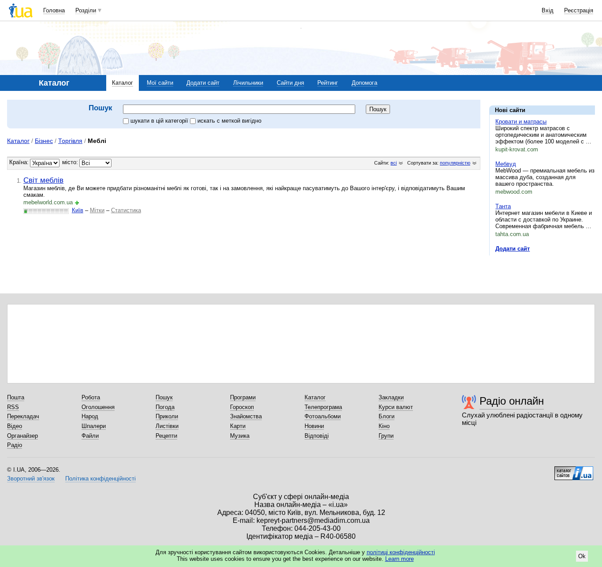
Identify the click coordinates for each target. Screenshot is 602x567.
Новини (314, 426)
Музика (239, 435)
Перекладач (23, 416)
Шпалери (94, 426)
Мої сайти (160, 82)
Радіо (14, 445)
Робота (91, 397)
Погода (165, 407)
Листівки (167, 426)
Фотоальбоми (323, 416)
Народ (90, 416)
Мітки (97, 210)
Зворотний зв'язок (31, 478)
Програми (243, 397)
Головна (54, 10)
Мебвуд (505, 164)
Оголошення (98, 407)
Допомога (364, 82)
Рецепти (166, 435)
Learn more (399, 559)
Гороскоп (242, 407)
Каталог (122, 82)
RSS (13, 407)
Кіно (384, 426)
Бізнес (44, 140)
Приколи (167, 416)
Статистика (126, 210)
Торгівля (70, 140)
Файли (90, 435)
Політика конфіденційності (100, 478)
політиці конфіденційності (401, 552)
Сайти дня (290, 82)
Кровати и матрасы (520, 121)
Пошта (15, 397)
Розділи (85, 10)
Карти (237, 426)
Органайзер (22, 435)
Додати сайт (202, 82)
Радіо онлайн (511, 401)
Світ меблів (43, 180)
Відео (14, 426)
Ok (582, 556)
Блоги (386, 416)
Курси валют (396, 407)
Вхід (548, 10)
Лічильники (248, 82)
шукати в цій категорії (160, 120)
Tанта (503, 206)
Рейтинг (327, 82)
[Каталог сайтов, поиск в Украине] (573, 469)
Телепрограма (323, 407)
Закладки (391, 397)
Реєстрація (578, 10)
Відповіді (317, 435)
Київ (77, 210)
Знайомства (246, 416)
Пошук (164, 397)
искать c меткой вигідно (229, 120)
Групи (386, 435)
